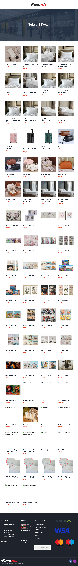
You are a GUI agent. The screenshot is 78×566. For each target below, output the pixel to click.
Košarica (37, 535)
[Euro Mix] (38, 4)
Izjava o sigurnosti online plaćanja (41, 528)
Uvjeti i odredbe (39, 532)
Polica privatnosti (39, 524)
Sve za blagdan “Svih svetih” (26, 531)
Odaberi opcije (13, 138)
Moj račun (37, 538)
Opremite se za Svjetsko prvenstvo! (26, 541)
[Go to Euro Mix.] (35, 27)
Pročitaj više (66, 242)
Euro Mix (12, 563)
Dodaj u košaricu (13, 56)
